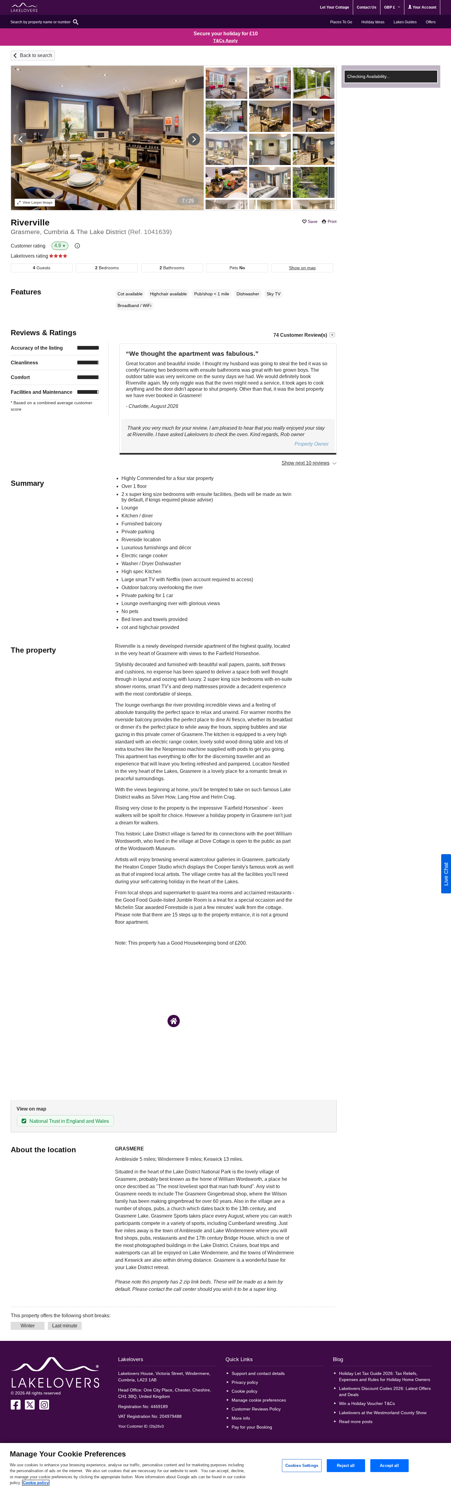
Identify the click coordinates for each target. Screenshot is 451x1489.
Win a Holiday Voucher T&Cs (367, 1403)
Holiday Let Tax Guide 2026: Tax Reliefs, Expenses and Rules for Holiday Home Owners (384, 1376)
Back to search (36, 55)
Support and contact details (258, 1373)
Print (332, 221)
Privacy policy (245, 1382)
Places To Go (341, 22)
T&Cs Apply (225, 40)
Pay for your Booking (252, 1427)
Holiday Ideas (372, 22)
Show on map (302, 267)
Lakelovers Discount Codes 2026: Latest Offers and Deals (385, 1391)
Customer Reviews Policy (256, 1408)
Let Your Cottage (334, 7)
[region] (225, 1466)
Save (313, 221)
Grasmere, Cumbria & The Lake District (91, 231)
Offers (431, 22)
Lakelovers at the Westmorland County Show (382, 1412)
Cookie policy (244, 1391)
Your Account (424, 7)
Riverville (30, 222)
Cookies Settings (301, 1465)
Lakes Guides (405, 22)
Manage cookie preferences (259, 1400)
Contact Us (366, 7)
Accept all (389, 1465)
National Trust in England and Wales (69, 1121)
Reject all (346, 1465)
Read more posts (355, 1421)
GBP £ (390, 7)
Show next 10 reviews (306, 463)
